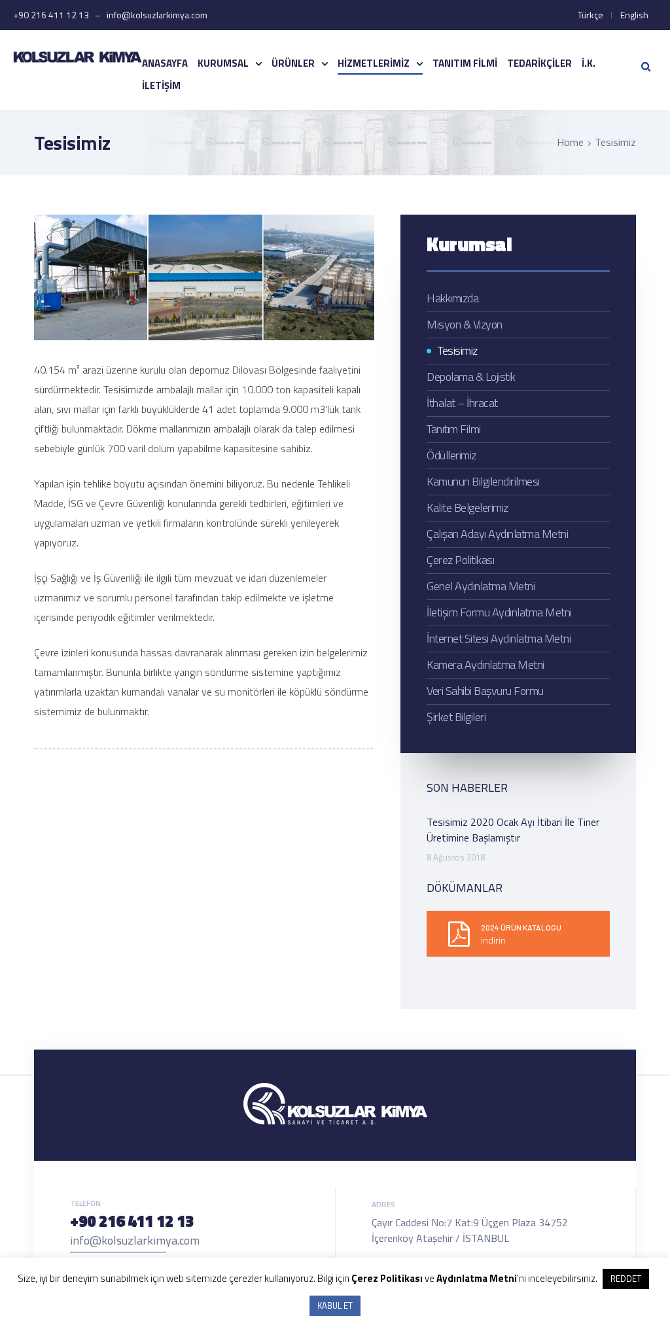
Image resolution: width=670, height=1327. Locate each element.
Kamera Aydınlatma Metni (485, 664)
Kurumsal (223, 63)
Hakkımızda (452, 298)
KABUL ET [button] (335, 1305)
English (634, 15)
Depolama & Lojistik (471, 376)
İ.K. (588, 63)
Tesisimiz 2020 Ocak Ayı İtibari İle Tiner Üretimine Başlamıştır (513, 829)
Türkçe (590, 15)
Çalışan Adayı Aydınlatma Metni (497, 533)
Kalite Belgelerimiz (467, 507)
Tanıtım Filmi (464, 63)
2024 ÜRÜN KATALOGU (521, 927)
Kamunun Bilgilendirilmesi (483, 481)
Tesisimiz (458, 350)
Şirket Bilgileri (456, 717)
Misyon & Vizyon (464, 324)
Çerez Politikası (460, 560)
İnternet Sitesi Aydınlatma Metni (499, 638)
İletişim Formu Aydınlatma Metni (499, 612)
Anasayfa (165, 63)
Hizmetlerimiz (374, 63)
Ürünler (293, 63)
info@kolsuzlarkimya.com (135, 1240)
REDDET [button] (625, 1278)
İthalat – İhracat (462, 403)
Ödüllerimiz (451, 455)
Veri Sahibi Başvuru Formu (485, 690)
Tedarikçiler (539, 63)
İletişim (161, 85)
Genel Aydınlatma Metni (481, 586)
